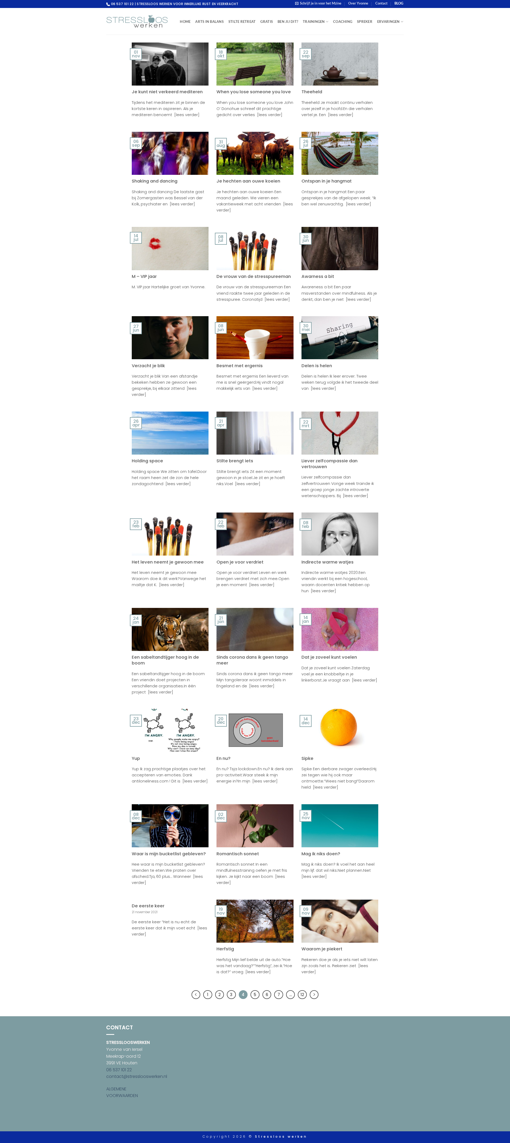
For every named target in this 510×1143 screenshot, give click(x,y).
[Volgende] (314, 994)
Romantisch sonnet (237, 854)
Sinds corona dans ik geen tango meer (252, 660)
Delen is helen (316, 366)
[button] (318, 3)
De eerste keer (148, 906)
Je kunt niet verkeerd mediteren (167, 92)
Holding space (147, 461)
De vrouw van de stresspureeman (253, 277)
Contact (381, 3)
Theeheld (311, 92)
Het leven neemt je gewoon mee (168, 562)
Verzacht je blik (148, 366)
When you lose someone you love (253, 92)
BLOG (398, 3)
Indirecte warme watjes (327, 562)
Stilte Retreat (242, 21)
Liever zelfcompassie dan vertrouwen (329, 463)
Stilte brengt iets (234, 461)
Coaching (342, 21)
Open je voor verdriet (240, 562)
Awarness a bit (317, 277)
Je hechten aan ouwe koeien (248, 181)
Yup (136, 758)
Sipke (307, 758)
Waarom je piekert (321, 949)
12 (302, 994)
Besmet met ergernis (239, 366)
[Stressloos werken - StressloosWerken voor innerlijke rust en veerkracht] (137, 21)
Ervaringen (388, 21)
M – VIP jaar (144, 277)
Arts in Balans (209, 21)
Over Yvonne (358, 3)
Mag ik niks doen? (320, 854)
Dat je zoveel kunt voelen (329, 657)
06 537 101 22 (119, 1070)
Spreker (364, 21)
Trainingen (314, 21)
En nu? (223, 758)
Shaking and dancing (154, 181)
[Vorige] (196, 994)
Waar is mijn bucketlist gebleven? (169, 854)
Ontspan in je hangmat (326, 181)
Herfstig (225, 949)
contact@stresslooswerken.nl (136, 1076)
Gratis (266, 21)
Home (185, 21)
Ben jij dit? (288, 21)
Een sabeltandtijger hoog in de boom (165, 660)
